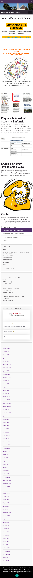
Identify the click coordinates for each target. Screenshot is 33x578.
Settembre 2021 (7, 451)
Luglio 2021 (6, 457)
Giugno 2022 (6, 422)
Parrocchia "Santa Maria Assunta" (11, 12)
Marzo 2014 (6, 560)
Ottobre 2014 (6, 554)
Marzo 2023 (6, 393)
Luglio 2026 (6, 351)
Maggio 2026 (6, 354)
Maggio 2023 (6, 387)
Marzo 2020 (6, 509)
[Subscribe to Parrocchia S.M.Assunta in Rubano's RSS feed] (2, 1)
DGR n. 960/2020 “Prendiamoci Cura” (13, 165)
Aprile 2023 (6, 390)
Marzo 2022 (6, 432)
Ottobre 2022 (6, 409)
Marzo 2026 (6, 361)
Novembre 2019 (7, 512)
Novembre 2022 (7, 406)
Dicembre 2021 (7, 441)
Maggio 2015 (6, 541)
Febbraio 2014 (6, 564)
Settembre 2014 (7, 557)
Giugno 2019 (6, 519)
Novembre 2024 (7, 374)
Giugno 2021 (6, 461)
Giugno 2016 (6, 532)
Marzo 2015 (6, 544)
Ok (17, 575)
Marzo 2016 (6, 535)
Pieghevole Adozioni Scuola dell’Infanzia (13, 120)
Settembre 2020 (7, 490)
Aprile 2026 (6, 358)
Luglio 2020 (6, 496)
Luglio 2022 (6, 419)
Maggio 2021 (6, 464)
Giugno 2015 (6, 538)
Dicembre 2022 (7, 403)
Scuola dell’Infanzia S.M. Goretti (13, 230)
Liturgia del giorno (16, 332)
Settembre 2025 (7, 367)
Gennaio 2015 (6, 551)
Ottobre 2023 (6, 380)
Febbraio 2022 (6, 435)
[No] (31, 572)
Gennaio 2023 (6, 400)
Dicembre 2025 (7, 364)
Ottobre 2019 (6, 515)
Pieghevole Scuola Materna (8, 87)
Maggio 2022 (6, 425)
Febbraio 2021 (6, 474)
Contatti (6, 214)
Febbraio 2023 (6, 396)
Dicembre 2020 (7, 480)
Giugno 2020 (6, 499)
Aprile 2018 (6, 522)
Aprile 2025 (6, 371)
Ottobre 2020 (6, 486)
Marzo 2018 (6, 525)
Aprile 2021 (6, 467)
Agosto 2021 (6, 454)
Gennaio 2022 (6, 438)
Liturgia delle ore (16, 337)
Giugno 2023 (6, 383)
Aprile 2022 (6, 429)
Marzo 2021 (6, 470)
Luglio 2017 (6, 528)
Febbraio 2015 (6, 548)
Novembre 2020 (7, 483)
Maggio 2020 (6, 503)
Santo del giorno (16, 325)
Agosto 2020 (6, 493)
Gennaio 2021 (6, 477)
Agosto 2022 (6, 416)
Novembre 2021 (7, 445)
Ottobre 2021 (6, 448)
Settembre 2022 (7, 412)
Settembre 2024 (7, 377)
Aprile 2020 (6, 506)
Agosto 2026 (6, 348)
